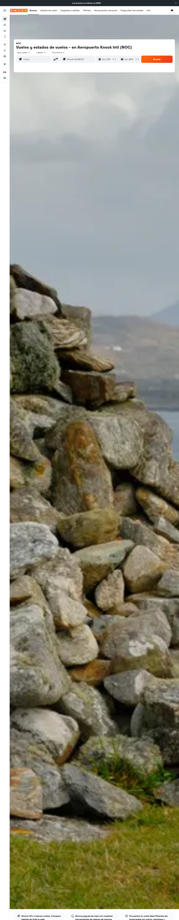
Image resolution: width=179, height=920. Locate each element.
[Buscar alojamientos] (4, 25)
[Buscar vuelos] (4, 19)
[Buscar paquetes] (4, 36)
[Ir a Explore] (4, 44)
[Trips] (4, 64)
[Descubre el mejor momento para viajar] (4, 56)
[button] (176, 3)
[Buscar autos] (4, 31)
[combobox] (23, 52)
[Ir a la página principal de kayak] (19, 10)
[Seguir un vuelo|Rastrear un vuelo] (4, 50)
